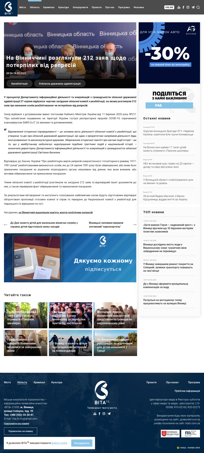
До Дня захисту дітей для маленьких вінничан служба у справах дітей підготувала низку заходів (44, 224)
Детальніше (169, 131)
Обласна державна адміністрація (60, 83)
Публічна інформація (187, 390)
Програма (124, 7)
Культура (63, 7)
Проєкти (97, 7)
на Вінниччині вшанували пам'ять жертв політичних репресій (56, 212)
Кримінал (49, 7)
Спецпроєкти (80, 7)
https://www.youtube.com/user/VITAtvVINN (70, 257)
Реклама (139, 7)
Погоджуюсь (82, 443)
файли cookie (59, 443)
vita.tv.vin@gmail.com (24, 418)
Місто (22, 7)
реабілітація (20, 83)
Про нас (109, 7)
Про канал (172, 382)
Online (169, 7)
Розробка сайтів (194, 448)
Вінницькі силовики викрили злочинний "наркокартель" (106, 224)
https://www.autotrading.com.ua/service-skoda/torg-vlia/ (169, 53)
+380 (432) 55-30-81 (21, 414)
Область (35, 7)
